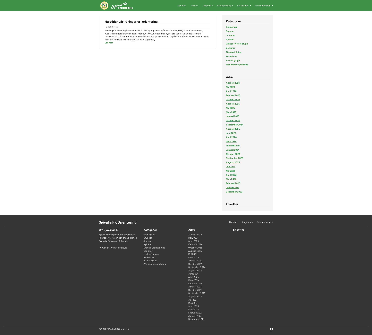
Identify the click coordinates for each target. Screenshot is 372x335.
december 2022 (234, 191)
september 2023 (234, 158)
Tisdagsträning (233, 52)
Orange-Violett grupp (237, 43)
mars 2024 (231, 141)
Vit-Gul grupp (233, 60)
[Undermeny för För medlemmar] (272, 6)
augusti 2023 (233, 162)
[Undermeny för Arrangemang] (233, 6)
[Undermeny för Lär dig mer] (250, 6)
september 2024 (234, 124)
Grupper (230, 31)
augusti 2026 (233, 82)
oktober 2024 (233, 120)
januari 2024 (232, 149)
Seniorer (230, 47)
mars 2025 (231, 112)
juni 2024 (231, 133)
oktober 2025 (233, 99)
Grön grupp (231, 26)
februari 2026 (233, 95)
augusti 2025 (233, 103)
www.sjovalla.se (119, 247)
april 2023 (231, 174)
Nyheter (230, 39)
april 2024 (231, 137)
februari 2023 (233, 183)
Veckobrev (231, 56)
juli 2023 (230, 166)
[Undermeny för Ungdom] (213, 6)
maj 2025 (230, 107)
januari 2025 (232, 116)
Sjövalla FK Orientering (117, 222)
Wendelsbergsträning (237, 64)
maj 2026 (230, 86)
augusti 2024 (233, 128)
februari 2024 (233, 145)
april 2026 (231, 91)
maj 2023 (230, 170)
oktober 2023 (233, 154)
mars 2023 (231, 179)
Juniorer (230, 35)
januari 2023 (232, 187)
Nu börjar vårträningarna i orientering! (132, 21)
